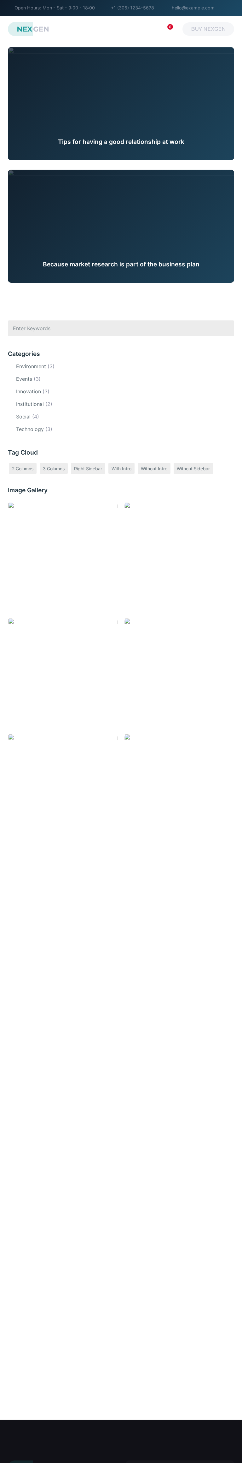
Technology (30, 429)
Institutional (30, 404)
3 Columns (54, 468)
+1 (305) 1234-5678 (132, 7)
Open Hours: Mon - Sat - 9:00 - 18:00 (54, 7)
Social (23, 416)
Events (24, 379)
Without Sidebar (193, 468)
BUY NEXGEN (208, 29)
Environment (31, 366)
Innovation (28, 391)
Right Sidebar (88, 468)
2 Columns (22, 468)
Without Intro (154, 468)
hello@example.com (193, 7)
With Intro (121, 468)
